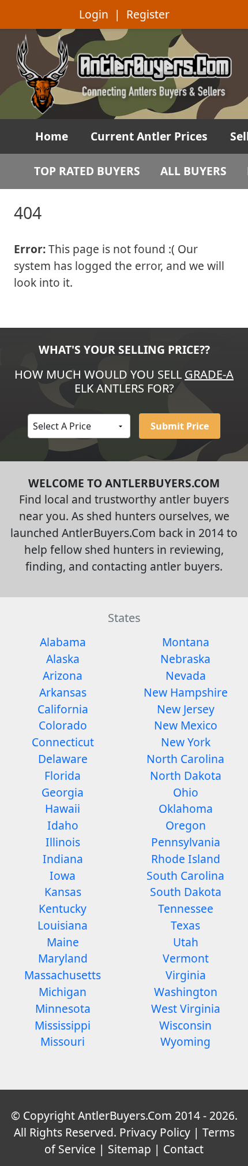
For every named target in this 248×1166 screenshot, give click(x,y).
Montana (185, 642)
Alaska (63, 659)
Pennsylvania (185, 842)
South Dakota (185, 892)
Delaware (63, 759)
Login (93, 14)
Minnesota (63, 1008)
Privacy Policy (154, 1132)
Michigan (63, 992)
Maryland (63, 958)
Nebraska (185, 659)
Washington (185, 992)
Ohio (185, 792)
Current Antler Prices (149, 136)
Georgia (63, 792)
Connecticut (63, 742)
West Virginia (185, 1008)
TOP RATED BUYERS (87, 171)
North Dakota (185, 775)
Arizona (62, 675)
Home (51, 136)
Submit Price (180, 426)
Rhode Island (185, 859)
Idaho (62, 825)
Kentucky (63, 908)
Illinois (63, 842)
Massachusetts (62, 975)
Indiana (63, 859)
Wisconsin (185, 1025)
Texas (185, 925)
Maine (63, 942)
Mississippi (63, 1025)
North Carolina (185, 759)
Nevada (186, 675)
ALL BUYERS (193, 171)
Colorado (63, 725)
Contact (183, 1149)
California (62, 709)
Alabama (63, 642)
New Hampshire (186, 692)
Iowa (63, 875)
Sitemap (129, 1149)
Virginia (186, 975)
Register (148, 14)
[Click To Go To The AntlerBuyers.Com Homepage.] (124, 72)
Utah (185, 942)
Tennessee (185, 908)
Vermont (186, 958)
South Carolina (185, 875)
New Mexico (185, 725)
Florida (62, 775)
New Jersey (186, 709)
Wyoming (185, 1041)
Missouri (62, 1041)
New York (186, 742)
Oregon (186, 825)
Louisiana (62, 925)
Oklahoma (186, 808)
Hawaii (62, 808)
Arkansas (63, 692)
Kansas (62, 892)
